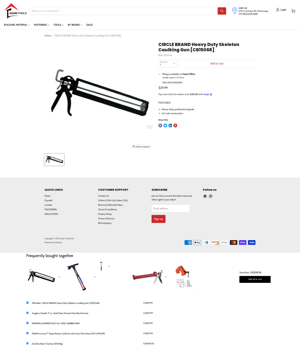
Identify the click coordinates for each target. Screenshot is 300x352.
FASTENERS (41, 24)
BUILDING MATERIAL (16, 24)
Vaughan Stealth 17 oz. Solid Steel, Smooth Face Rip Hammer (60, 313)
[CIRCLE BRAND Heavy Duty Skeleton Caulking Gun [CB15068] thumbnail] (54, 159)
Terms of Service (106, 218)
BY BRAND (74, 24)
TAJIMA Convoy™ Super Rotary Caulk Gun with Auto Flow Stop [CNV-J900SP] (68, 333)
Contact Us (103, 195)
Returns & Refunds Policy (110, 205)
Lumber (48, 205)
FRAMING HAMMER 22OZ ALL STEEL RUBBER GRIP (56, 323)
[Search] (222, 11)
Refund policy (105, 223)
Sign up (158, 219)
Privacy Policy (105, 214)
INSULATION (51, 214)
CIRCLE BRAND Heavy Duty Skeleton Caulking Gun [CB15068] (71, 303)
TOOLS (57, 24)
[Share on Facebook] (160, 125)
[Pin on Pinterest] (175, 125)
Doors (47, 195)
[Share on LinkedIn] (170, 125)
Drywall (48, 200)
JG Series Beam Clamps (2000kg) (47, 343)
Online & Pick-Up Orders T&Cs (113, 200)
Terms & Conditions (107, 209)
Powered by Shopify (53, 242)
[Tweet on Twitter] (165, 125)
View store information (172, 82)
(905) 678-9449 (250, 13)
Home (48, 35)
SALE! (89, 24)
